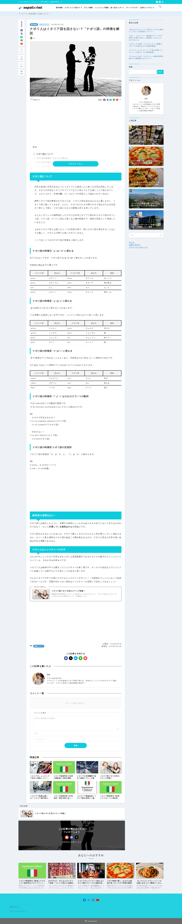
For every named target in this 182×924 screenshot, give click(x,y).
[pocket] (21, 44)
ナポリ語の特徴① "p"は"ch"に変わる (52, 158)
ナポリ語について (44, 154)
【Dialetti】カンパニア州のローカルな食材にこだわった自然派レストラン (146, 31)
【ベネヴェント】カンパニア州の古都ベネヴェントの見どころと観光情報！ (145, 51)
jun (34, 38)
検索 (131, 67)
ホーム (132, 242)
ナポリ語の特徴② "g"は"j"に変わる (51, 162)
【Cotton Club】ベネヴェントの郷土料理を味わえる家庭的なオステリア (146, 57)
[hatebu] (21, 37)
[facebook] (160, 2)
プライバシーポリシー (138, 247)
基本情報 (34, 24)
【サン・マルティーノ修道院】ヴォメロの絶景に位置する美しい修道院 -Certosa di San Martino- (145, 38)
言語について (44, 24)
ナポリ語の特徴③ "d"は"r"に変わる (51, 166)
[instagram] (157, 2)
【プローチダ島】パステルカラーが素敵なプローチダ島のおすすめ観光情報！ (145, 45)
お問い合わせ (134, 245)
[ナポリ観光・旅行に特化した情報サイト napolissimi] (31, 7)
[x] (162, 2)
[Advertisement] (75, 122)
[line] (21, 40)
